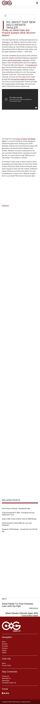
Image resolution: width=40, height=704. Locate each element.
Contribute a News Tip (9, 683)
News (4, 642)
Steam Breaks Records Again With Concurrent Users (21, 612)
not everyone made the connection (23, 79)
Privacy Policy (6, 665)
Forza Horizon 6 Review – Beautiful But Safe (16, 508)
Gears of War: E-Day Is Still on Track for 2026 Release (19, 519)
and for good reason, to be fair (18, 60)
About (4, 663)
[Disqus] (20, 285)
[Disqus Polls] (20, 233)
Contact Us (5, 676)
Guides (4, 650)
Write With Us (6, 678)
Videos (4, 652)
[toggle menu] (37, 3)
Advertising (5, 680)
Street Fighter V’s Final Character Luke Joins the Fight (17, 602)
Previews (5, 646)
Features (5, 648)
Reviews (4, 644)
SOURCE (5, 205)
